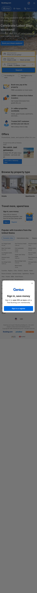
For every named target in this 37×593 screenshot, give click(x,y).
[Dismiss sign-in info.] (32, 283)
